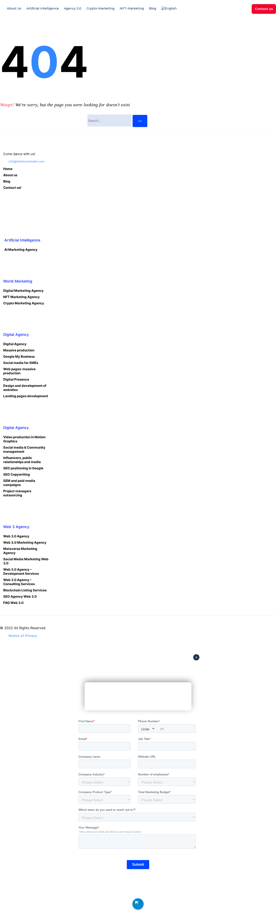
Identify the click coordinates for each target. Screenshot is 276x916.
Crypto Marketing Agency (23, 303)
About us (10, 175)
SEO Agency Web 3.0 (20, 596)
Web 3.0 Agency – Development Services (21, 571)
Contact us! (12, 188)
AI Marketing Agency (21, 250)
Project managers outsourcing (17, 493)
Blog (152, 8)
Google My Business (19, 356)
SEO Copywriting (16, 474)
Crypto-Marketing (100, 8)
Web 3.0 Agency (16, 536)
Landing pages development (25, 396)
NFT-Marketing (132, 8)
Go (140, 120)
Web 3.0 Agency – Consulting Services (19, 582)
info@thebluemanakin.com (26, 161)
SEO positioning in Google (23, 468)
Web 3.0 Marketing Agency (24, 542)
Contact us (264, 9)
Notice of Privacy (23, 635)
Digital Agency (15, 344)
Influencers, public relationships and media (22, 460)
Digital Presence (16, 379)
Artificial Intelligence (43, 8)
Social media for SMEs (20, 363)
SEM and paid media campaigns (19, 483)
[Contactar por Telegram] (138, 904)
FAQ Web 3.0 (13, 603)
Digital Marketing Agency (23, 291)
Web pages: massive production (19, 371)
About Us (14, 8)
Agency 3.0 (72, 8)
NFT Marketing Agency (21, 297)
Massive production (18, 350)
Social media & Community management (24, 449)
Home (8, 169)
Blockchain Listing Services (25, 590)
